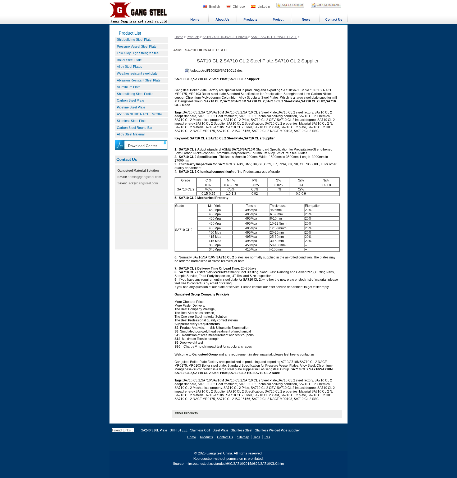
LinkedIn (264, 6)
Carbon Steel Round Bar (134, 128)
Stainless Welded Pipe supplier (277, 430)
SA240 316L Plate (154, 430)
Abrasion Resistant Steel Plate (139, 80)
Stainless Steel (241, 430)
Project (278, 19)
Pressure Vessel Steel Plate (137, 46)
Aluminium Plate (128, 87)
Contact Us (333, 19)
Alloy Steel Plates (129, 67)
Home (194, 19)
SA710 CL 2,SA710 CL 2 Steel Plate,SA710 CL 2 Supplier (258, 60)
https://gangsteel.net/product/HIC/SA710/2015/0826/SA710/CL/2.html (235, 464)
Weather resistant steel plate (137, 73)
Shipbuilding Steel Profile (135, 94)
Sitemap (243, 437)
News (306, 19)
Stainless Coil (200, 430)
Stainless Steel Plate (132, 121)
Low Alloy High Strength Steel (138, 53)
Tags (256, 437)
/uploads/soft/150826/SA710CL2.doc (216, 70)
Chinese (239, 6)
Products (250, 19)
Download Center (142, 146)
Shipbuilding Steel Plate (134, 40)
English (214, 6)
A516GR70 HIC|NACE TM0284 (139, 114)
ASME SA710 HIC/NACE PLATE (274, 37)
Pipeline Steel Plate (131, 107)
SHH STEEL (179, 430)
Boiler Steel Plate (129, 60)
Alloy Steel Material (131, 134)
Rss (267, 437)
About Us (223, 19)
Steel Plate (220, 430)
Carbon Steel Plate (130, 100)
